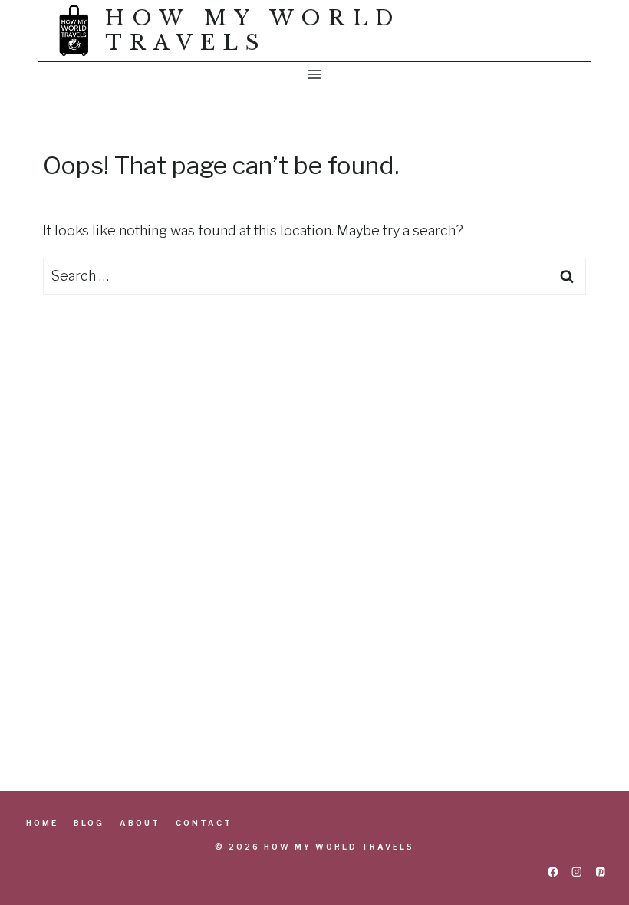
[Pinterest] (600, 871)
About (140, 823)
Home (42, 823)
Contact (204, 823)
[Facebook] (552, 871)
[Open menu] (315, 74)
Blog (89, 823)
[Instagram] (576, 871)
